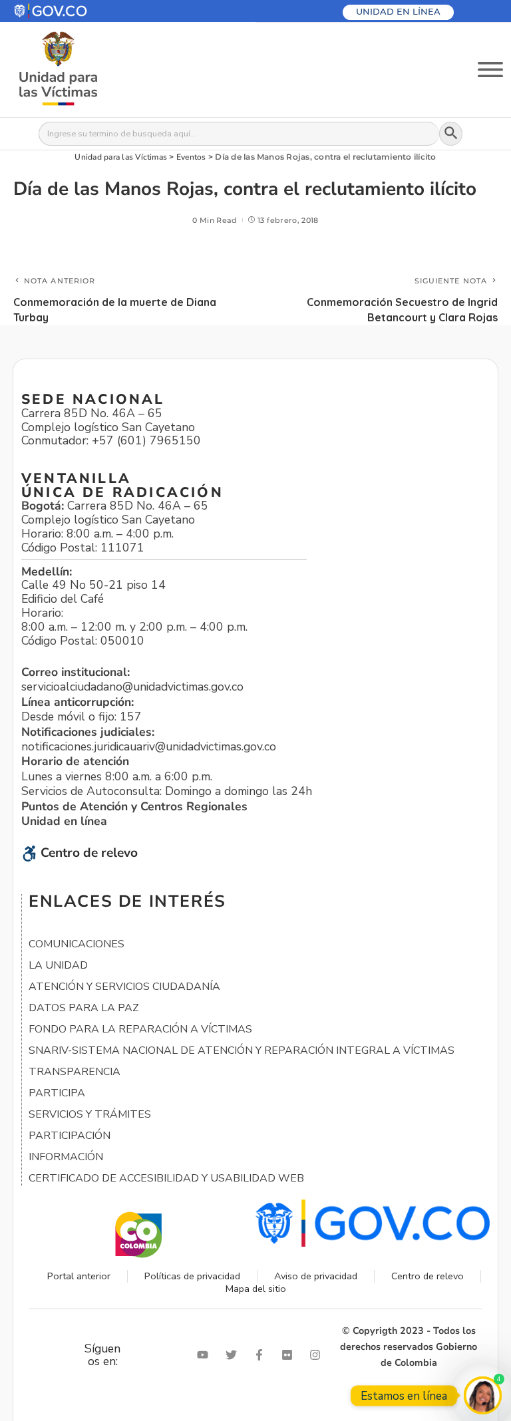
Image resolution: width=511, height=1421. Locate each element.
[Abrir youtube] (205, 1354)
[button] (82, 11)
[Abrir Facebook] (262, 1354)
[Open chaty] (483, 1395)
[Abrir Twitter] (234, 1354)
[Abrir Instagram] (318, 1354)
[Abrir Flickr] (290, 1354)
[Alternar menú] (490, 69)
